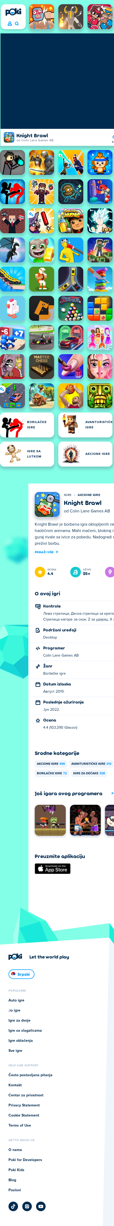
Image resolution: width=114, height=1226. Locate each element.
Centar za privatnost (25, 1095)
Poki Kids (16, 1170)
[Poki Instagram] (27, 1206)
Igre (67, 495)
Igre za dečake (89, 773)
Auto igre (16, 1000)
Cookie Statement (23, 1115)
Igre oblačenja (20, 1041)
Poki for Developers (25, 1160)
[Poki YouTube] (41, 1206)
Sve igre (15, 1051)
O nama (15, 1150)
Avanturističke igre (91, 764)
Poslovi (14, 1190)
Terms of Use (19, 1125)
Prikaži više (44, 552)
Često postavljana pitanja (30, 1075)
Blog (12, 1180)
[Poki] (13, 12)
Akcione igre (89, 495)
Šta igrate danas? (16, 24)
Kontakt (15, 1085)
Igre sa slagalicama (25, 1030)
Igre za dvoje (19, 1020)
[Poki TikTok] (13, 1206)
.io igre (14, 1010)
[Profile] (10, 24)
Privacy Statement (24, 1105)
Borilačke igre (52, 773)
